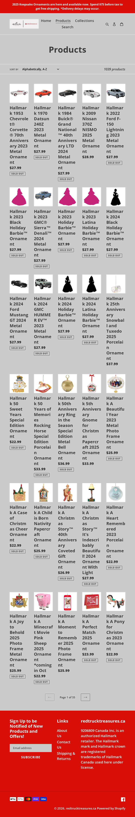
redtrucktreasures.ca (81, 808)
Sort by (14, 69)
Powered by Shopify (111, 808)
